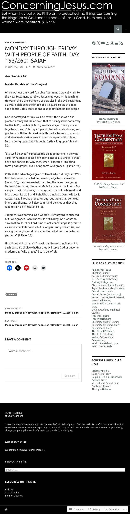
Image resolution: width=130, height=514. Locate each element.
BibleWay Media (100, 371)
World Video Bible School (105, 343)
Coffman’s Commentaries (105, 276)
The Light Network (101, 389)
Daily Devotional (15, 42)
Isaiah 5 (12, 294)
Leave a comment (45, 67)
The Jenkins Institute (103, 334)
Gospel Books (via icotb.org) (106, 294)
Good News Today (101, 374)
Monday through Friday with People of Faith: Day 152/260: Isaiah (41, 310)
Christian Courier (100, 273)
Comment (69, 375)
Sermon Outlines (14, 495)
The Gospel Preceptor (103, 331)
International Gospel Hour (105, 383)
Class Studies (12, 492)
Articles (9, 489)
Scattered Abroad (101, 386)
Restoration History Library (106, 325)
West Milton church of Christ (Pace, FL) (25, 450)
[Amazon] (112, 43)
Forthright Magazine (102, 282)
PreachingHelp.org (101, 319)
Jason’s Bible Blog (101, 300)
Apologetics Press (101, 270)
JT (29, 67)
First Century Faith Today (105, 279)
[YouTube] (103, 43)
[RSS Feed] (121, 43)
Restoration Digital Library (105, 322)
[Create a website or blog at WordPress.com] (6, 510)
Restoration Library (102, 328)
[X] (98, 43)
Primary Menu (126, 29)
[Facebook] (94, 43)
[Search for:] (65, 469)
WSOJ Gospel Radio (102, 346)
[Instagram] (107, 43)
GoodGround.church (102, 291)
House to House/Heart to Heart (108, 297)
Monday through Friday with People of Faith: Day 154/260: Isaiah (41, 323)
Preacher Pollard (100, 315)
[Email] (117, 43)
